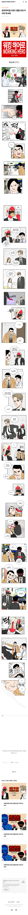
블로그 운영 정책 (11, 902)
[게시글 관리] (7, 763)
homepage (12, 910)
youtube (16, 910)
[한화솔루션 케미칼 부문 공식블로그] (8, 1)
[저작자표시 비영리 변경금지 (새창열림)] (16, 762)
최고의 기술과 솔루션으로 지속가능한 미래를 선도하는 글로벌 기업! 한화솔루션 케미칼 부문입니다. (11, 885)
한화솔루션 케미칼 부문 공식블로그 (11, 881)
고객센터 (18, 902)
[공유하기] (6, 763)
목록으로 (14, 772)
